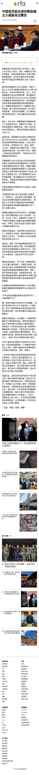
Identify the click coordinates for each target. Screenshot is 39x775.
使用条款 (4, 756)
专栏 (3, 691)
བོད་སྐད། (4, 725)
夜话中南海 (24, 689)
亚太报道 (4, 666)
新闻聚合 (24, 717)
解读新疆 (24, 669)
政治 (3, 674)
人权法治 (4, 681)
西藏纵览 (24, 686)
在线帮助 (4, 743)
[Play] (4, 63)
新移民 (23, 684)
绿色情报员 (24, 679)
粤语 (3, 712)
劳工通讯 (24, 676)
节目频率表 (24, 720)
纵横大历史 (24, 699)
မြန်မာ (4, 715)
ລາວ (3, 720)
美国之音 (4, 763)
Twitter (23, 715)
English (4, 732)
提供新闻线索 (25, 725)
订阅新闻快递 (25, 722)
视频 (3, 701)
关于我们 (4, 741)
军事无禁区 (24, 674)
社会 (3, 684)
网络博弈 (24, 681)
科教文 (4, 679)
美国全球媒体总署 (7, 761)
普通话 (4, 710)
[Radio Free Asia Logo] (19, 3)
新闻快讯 (4, 664)
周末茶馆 (24, 696)
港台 (3, 676)
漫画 (3, 696)
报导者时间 (24, 666)
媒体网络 (4, 686)
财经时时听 (24, 671)
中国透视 (24, 691)
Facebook (24, 712)
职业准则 (4, 751)
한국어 (4, 717)
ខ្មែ (2, 722)
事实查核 (4, 699)
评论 (3, 694)
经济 (3, 671)
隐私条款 (4, 753)
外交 (3, 669)
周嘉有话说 (24, 694)
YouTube (24, 710)
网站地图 (4, 758)
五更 (22, 664)
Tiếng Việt (5, 730)
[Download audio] (35, 62)
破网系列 (4, 748)
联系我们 (4, 746)
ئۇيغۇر (4, 727)
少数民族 (4, 689)
